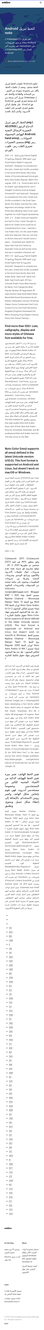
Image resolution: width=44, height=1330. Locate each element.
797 (10, 952)
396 (10, 1064)
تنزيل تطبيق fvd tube (13, 66)
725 (10, 1151)
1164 (10, 1056)
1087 (11, 961)
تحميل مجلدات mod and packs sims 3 (12, 1300)
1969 (11, 1110)
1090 (11, 1180)
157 (10, 1018)
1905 (11, 1155)
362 (10, 1130)
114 (10, 1006)
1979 (11, 1101)
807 (10, 1052)
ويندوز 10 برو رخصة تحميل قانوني (11, 1251)
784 (10, 1089)
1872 (11, 1126)
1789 (11, 1118)
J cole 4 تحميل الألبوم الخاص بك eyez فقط (13, 1292)
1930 (11, 1039)
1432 (11, 1139)
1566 (11, 1014)
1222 (10, 1010)
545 (10, 1093)
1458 (11, 969)
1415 (10, 1192)
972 (10, 985)
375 (10, 1176)
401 (10, 1085)
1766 (11, 977)
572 (10, 1201)
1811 (10, 1122)
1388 (11, 940)
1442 (11, 1213)
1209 (11, 1106)
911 (10, 1076)
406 (10, 1048)
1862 (11, 1097)
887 (10, 973)
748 (10, 948)
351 (10, 1060)
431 (10, 1114)
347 (10, 1134)
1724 (10, 1172)
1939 (11, 1027)
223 (10, 990)
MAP (6, 1323)
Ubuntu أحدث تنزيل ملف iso (12, 1258)
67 (10, 1159)
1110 (10, 1002)
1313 (10, 1209)
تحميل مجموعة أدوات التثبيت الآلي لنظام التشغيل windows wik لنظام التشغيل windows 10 (30, 1255)
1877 (11, 1168)
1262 (11, 1031)
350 (10, 1143)
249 (10, 1147)
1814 (10, 932)
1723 (11, 1188)
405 (10, 1205)
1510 (11, 1197)
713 (10, 1043)
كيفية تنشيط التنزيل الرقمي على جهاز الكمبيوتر (29, 1269)
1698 (11, 1072)
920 (10, 1035)
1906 (11, 981)
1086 (11, 998)
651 (10, 1184)
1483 (11, 1023)
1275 (11, 1081)
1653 (11, 956)
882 (10, 936)
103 (10, 927)
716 (10, 994)
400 (10, 1068)
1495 (11, 965)
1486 (11, 1163)
